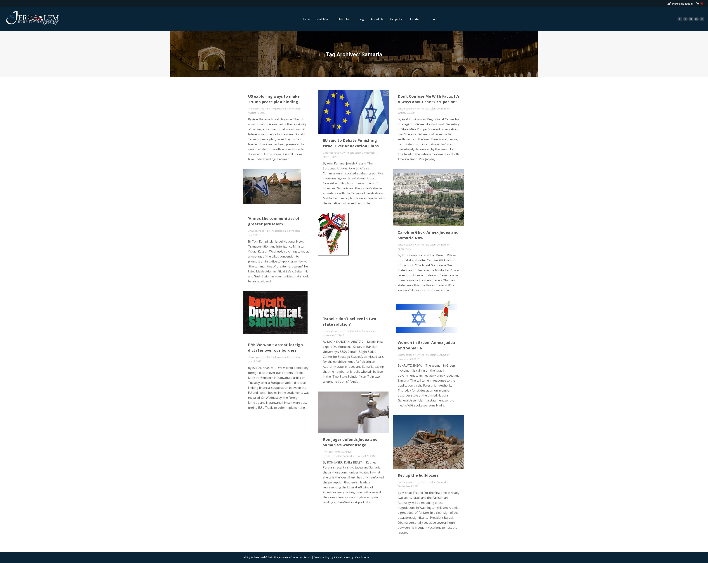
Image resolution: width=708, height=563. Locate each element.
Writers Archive (343, 451)
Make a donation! (682, 3)
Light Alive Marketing (341, 557)
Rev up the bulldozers (418, 475)
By (283, 108)
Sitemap (365, 557)
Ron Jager (328, 451)
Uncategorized (256, 108)
